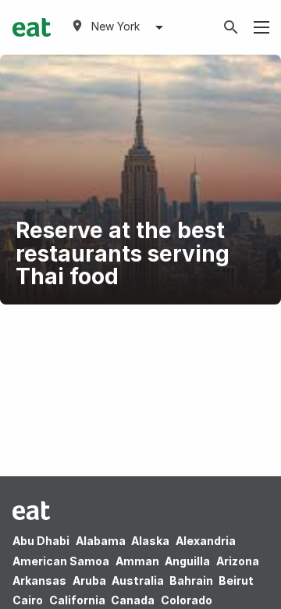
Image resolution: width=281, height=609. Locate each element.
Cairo (27, 600)
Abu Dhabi (40, 540)
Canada (133, 600)
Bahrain (191, 580)
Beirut (236, 580)
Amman (137, 561)
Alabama (101, 540)
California (77, 600)
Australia (139, 580)
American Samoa (60, 561)
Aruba (89, 580)
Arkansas (39, 580)
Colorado (186, 600)
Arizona (237, 561)
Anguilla (187, 561)
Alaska (150, 540)
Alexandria (206, 540)
